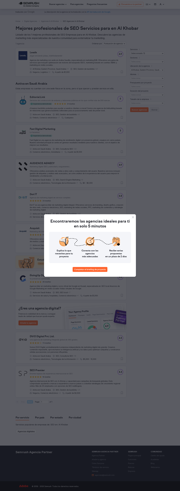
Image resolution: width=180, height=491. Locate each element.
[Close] (133, 217)
